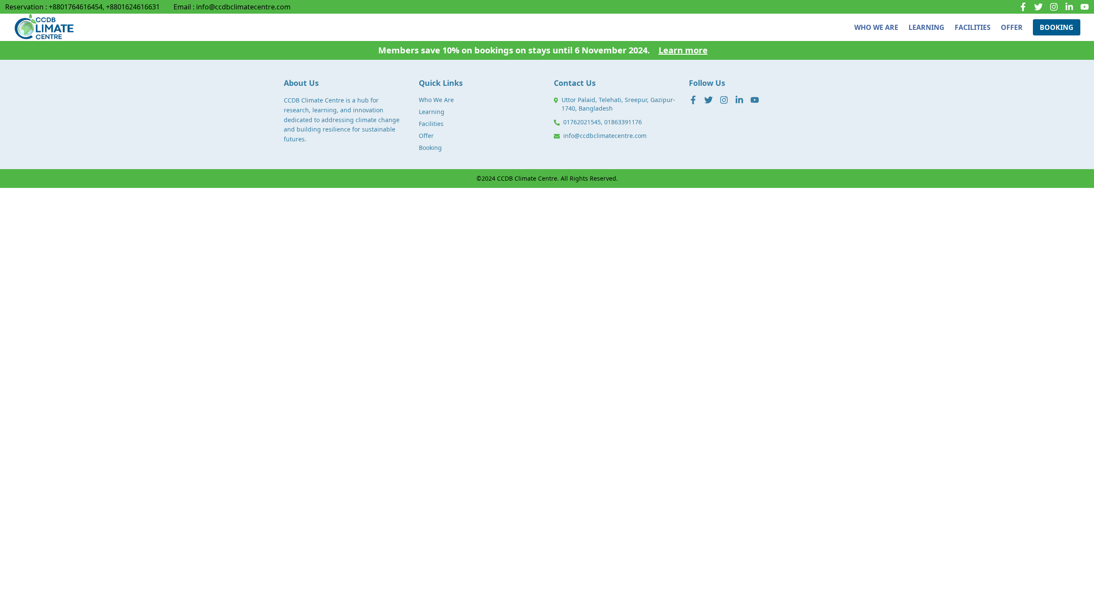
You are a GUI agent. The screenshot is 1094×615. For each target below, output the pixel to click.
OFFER (1012, 27)
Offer (426, 136)
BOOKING (1056, 27)
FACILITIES (973, 27)
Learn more (683, 50)
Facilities (431, 124)
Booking (430, 148)
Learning (431, 112)
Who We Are (436, 100)
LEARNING (926, 27)
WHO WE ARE (876, 27)
